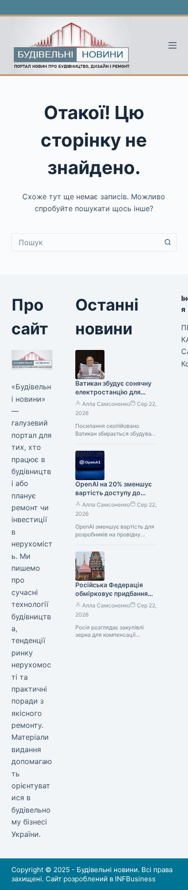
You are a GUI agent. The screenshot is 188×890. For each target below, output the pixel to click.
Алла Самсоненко (106, 403)
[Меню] (172, 45)
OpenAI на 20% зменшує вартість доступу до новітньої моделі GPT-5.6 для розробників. (116, 497)
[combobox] (85, 242)
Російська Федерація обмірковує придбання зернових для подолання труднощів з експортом (114, 598)
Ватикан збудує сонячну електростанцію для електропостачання (113, 391)
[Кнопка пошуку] (167, 242)
